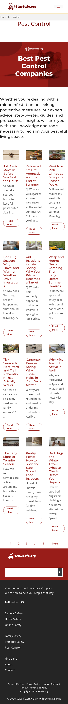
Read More (10, 222)
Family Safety (13, 636)
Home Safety (13, 619)
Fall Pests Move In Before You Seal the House (11, 174)
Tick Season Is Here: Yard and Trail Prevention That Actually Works (11, 372)
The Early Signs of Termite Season (10, 458)
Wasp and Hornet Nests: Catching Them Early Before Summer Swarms (56, 271)
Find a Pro (11, 658)
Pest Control (12, 647)
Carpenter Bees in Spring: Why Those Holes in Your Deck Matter (33, 372)
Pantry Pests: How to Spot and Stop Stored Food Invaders (32, 465)
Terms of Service (16, 684)
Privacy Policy (33, 684)
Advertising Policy (38, 687)
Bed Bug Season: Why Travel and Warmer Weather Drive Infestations (11, 271)
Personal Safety (14, 642)
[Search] (60, 572)
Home (3, 17)
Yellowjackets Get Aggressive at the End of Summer (34, 175)
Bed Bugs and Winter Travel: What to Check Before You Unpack (56, 467)
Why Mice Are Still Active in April (56, 365)
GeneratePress (52, 698)
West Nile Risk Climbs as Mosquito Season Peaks (56, 175)
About (9, 664)
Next (55, 543)
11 (44, 543)
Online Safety (13, 625)
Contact (10, 670)
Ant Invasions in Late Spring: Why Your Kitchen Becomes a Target (33, 269)
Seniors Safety (14, 613)
